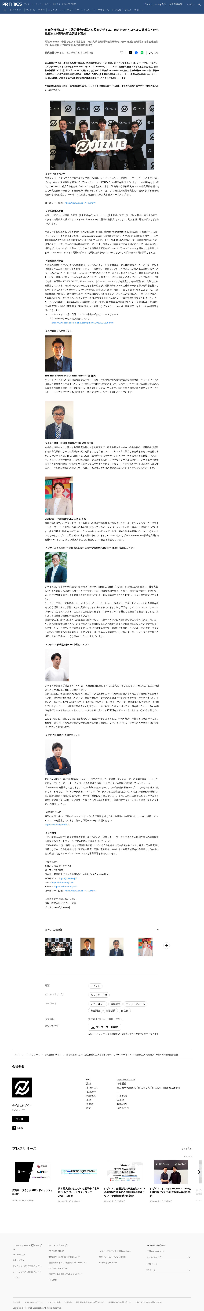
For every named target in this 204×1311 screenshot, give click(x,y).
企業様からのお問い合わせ (119, 1302)
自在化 (124, 1010)
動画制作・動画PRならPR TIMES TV (64, 1256)
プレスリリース (32, 1054)
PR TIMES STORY (56, 1251)
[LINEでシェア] (142, 52)
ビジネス (116, 9)
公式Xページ (151, 1264)
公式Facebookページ (155, 1251)
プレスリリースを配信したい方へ (27, 1271)
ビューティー (67, 9)
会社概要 (16, 1302)
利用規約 (68, 1302)
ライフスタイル (101, 9)
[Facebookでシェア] (136, 52)
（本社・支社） (114, 1019)
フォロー (21, 1119)
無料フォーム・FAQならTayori (112, 1256)
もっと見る (186, 1148)
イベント (95, 986)
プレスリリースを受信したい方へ (27, 1266)
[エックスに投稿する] (130, 52)
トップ (17, 1054)
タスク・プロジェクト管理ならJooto (115, 1251)
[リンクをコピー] (156, 52)
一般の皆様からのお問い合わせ (148, 1302)
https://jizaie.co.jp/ (68, 878)
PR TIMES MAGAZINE (58, 1268)
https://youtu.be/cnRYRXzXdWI (80, 203)
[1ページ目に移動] (157, 929)
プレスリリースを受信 (155, 4)
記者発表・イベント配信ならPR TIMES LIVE (68, 1262)
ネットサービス (99, 995)
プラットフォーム (135, 1004)
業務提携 (110, 1010)
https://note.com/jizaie (62, 882)
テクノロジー (16, 9)
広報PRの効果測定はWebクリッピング (65, 1274)
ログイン (190, 4)
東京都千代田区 (96, 1019)
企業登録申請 (175, 4)
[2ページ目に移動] (158, 929)
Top (4, 9)
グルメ (127, 9)
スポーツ (138, 9)
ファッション (83, 9)
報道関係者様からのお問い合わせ (90, 1302)
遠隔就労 (115, 1004)
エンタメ (52, 9)
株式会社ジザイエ (53, 1054)
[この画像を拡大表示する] (58, 947)
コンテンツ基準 (54, 1302)
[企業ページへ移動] (22, 1088)
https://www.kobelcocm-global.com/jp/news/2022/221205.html (82, 322)
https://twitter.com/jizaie (66, 886)
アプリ (41, 9)
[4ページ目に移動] (189, 1156)
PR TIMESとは (19, 1254)
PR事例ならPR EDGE (108, 1262)
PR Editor (53, 1279)
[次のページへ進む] (166, 945)
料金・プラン (18, 1260)
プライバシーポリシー (33, 1302)
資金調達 (95, 1010)
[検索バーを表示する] (199, 4)
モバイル (30, 9)
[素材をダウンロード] (150, 52)
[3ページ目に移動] (188, 1156)
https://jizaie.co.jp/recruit (57, 824)
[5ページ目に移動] (191, 1156)
